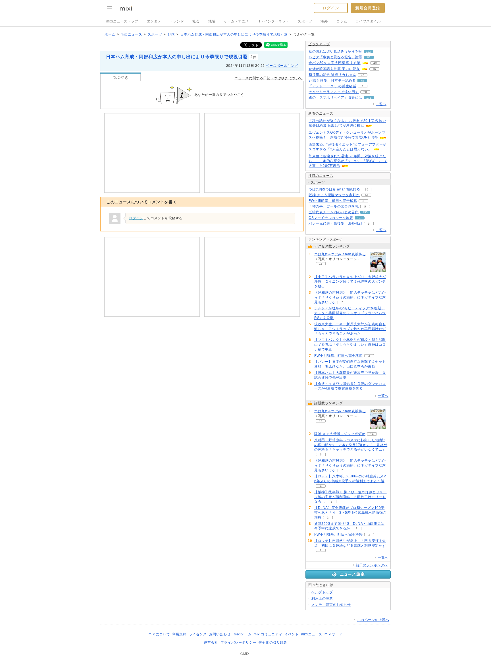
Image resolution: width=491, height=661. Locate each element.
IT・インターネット (273, 21)
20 (365, 92)
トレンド (177, 21)
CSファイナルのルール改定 (331, 218)
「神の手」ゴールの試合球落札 (334, 206)
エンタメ (154, 21)
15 (366, 189)
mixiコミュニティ (268, 634)
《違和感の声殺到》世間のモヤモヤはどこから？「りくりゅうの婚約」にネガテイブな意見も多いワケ (350, 297)
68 (369, 57)
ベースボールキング (282, 66)
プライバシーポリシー (238, 643)
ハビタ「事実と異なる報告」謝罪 (335, 57)
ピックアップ (319, 44)
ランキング (317, 239)
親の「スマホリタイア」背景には (335, 98)
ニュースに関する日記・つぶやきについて (269, 78)
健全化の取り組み (273, 643)
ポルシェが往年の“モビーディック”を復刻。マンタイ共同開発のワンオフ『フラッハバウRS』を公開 (350, 313)
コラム (341, 21)
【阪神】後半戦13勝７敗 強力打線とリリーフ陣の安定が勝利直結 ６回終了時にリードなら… (350, 497)
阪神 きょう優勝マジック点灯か (334, 195)
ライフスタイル (367, 21)
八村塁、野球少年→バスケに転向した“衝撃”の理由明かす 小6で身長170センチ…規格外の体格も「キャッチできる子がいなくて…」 (350, 445)
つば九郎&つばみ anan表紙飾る (334, 189)
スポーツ (305, 21)
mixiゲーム (242, 634)
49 (375, 63)
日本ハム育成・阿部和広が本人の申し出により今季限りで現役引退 (234, 34)
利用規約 (179, 634)
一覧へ (381, 104)
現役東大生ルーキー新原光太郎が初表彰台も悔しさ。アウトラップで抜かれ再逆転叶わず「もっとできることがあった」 (350, 329)
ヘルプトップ (322, 592)
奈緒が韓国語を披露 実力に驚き (334, 69)
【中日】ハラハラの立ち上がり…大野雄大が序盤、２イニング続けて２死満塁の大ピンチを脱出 (350, 282)
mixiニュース (131, 34)
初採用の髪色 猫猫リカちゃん (332, 75)
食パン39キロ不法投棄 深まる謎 (335, 63)
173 (368, 97)
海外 (324, 21)
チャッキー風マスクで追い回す (334, 92)
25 (362, 74)
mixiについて (159, 634)
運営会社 (211, 643)
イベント (291, 634)
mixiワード (333, 634)
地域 (211, 21)
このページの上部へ (373, 620)
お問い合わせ (220, 634)
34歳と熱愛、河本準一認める (332, 80)
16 (374, 69)
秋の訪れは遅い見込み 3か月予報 (335, 51)
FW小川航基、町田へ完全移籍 (333, 201)
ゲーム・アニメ (236, 21)
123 (359, 217)
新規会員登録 (367, 8)
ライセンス (198, 634)
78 (362, 80)
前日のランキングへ (372, 565)
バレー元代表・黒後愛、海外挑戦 (335, 223)
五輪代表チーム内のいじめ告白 (334, 212)
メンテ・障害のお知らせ (331, 605)
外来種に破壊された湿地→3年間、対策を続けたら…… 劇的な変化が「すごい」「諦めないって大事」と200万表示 (348, 161)
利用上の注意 (322, 598)
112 (368, 51)
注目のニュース (320, 176)
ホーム (110, 34)
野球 (171, 34)
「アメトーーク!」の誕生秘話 (332, 86)
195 (365, 212)
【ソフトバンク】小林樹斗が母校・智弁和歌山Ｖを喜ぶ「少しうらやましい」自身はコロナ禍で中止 (350, 344)
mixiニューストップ (122, 21)
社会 (195, 21)
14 (366, 195)
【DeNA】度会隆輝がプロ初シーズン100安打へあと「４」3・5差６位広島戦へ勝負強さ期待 (350, 512)
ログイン (331, 8)
